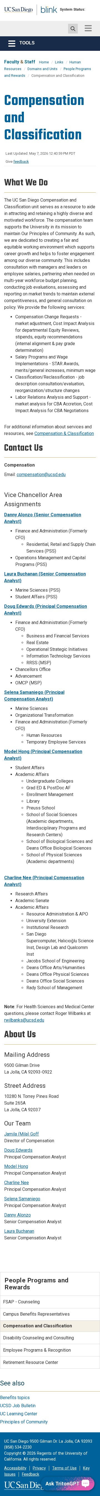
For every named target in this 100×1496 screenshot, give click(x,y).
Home (44, 62)
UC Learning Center (18, 1413)
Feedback (30, 1474)
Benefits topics (15, 1397)
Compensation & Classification (64, 433)
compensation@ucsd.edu (41, 474)
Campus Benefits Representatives (36, 1314)
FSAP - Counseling (21, 1301)
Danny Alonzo (17, 1215)
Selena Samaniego (22, 1198)
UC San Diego (16, 12)
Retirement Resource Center (30, 1362)
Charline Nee (16, 1182)
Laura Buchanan (19, 1231)
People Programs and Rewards (37, 1284)
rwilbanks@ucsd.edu (24, 1020)
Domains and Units (43, 69)
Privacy (39, 1468)
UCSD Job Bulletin (18, 1405)
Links (59, 62)
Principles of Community (24, 1422)
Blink (44, 18)
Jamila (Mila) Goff (21, 1134)
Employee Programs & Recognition (37, 1350)
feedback (21, 161)
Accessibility (15, 1468)
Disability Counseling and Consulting (38, 1337)
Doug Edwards (18, 1150)
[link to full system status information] (91, 9)
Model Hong (16, 1166)
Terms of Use (64, 1468)
